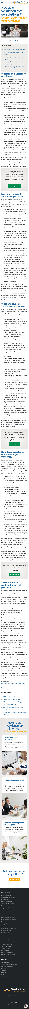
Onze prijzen (13, 574)
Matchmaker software (7, 922)
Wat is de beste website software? (13, 707)
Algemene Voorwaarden (14, 1000)
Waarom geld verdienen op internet (14, 49)
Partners (14, 998)
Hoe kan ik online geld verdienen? (12, 699)
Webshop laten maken (7, 944)
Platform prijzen (13, 186)
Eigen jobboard (5, 899)
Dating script (4, 926)
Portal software (5, 950)
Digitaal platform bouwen (8, 954)
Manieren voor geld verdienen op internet (13, 53)
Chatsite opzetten (6, 932)
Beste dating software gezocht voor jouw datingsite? (15, 714)
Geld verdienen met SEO (10, 704)
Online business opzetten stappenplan (14, 824)
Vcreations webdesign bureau (9, 964)
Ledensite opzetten (6, 930)
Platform (3, 688)
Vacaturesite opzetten (7, 946)
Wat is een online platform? (11, 738)
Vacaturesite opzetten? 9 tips (14, 781)
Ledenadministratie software (8, 920)
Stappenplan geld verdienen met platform (13, 58)
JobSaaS (3, 970)
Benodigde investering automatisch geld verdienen (14, 63)
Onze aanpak (13, 444)
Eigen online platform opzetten (14, 1004)
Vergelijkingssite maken (7, 908)
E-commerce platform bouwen (9, 928)
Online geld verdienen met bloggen (13, 702)
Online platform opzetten (10, 696)
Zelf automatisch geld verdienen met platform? (15, 68)
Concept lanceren (20, 683)
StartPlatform (14, 989)
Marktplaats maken (6, 901)
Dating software (5, 924)
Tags (2, 910)
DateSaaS (3, 972)
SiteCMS (3, 977)
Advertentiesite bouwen (7, 904)
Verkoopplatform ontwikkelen (9, 917)
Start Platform (20, 2)
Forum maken (5, 906)
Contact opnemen (6, 962)
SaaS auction (4, 975)
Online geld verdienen (7, 683)
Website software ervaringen (11, 710)
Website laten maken (7, 942)
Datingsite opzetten (6, 895)
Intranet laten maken (7, 952)
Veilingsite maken (5, 948)
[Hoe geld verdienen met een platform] (26, 25)
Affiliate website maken (7, 940)
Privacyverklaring (14, 1002)
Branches (3, 968)
